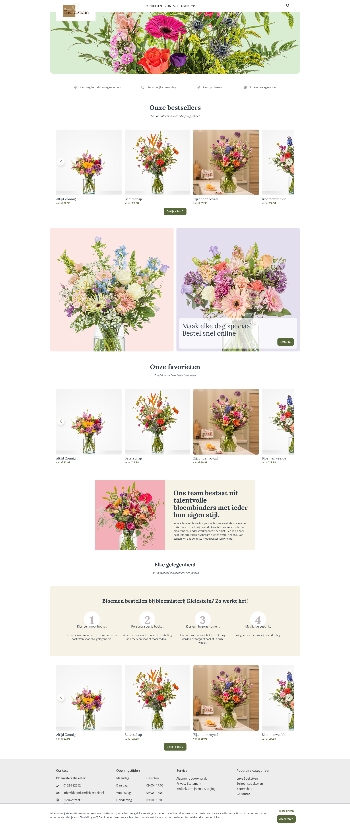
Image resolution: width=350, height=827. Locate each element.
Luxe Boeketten (247, 778)
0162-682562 (72, 785)
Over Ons (188, 6)
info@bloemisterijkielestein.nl (83, 793)
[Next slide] (289, 162)
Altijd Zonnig (66, 199)
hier (175, 813)
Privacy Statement (188, 784)
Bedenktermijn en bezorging (195, 789)
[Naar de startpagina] (76, 10)
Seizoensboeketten (250, 784)
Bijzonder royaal (205, 199)
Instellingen (286, 811)
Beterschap (133, 199)
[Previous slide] (61, 162)
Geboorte (243, 794)
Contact (171, 6)
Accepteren (286, 819)
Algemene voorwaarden (192, 778)
